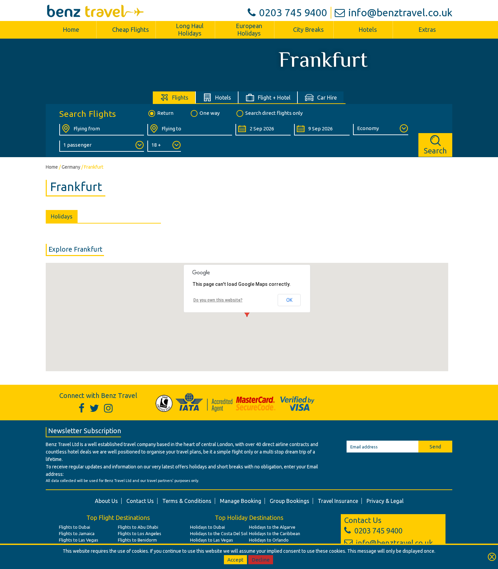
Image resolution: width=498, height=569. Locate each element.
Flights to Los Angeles (139, 533)
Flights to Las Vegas (78, 540)
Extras (427, 29)
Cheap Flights (130, 29)
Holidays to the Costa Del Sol (218, 533)
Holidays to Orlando (269, 540)
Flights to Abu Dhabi (138, 527)
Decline (261, 560)
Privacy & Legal (385, 501)
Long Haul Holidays (190, 29)
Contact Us (140, 501)
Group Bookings (289, 501)
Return (165, 113)
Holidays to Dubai (207, 527)
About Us (106, 501)
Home (71, 29)
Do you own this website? (218, 300)
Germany (71, 167)
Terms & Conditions (186, 501)
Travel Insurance (338, 501)
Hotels (367, 29)
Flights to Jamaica (77, 533)
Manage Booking (240, 501)
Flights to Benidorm (137, 540)
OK (289, 300)
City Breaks (308, 29)
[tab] (174, 97)
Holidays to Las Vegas (211, 540)
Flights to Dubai (74, 527)
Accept (235, 560)
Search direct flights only (274, 113)
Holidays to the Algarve (272, 527)
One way (210, 113)
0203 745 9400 (293, 12)
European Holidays (249, 29)
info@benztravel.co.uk (400, 12)
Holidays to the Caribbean (274, 533)
